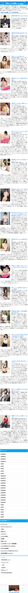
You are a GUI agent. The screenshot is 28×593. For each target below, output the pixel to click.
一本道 (2, 529)
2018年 (2, 504)
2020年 (2, 473)
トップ (2, 557)
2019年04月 (3, 495)
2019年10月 (3, 480)
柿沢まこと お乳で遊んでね (17, 56)
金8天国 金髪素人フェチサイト (7, 553)
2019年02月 (3, 499)
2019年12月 (3, 475)
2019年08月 (3, 485)
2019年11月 (3, 478)
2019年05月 (3, 492)
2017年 (2, 507)
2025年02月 (3, 459)
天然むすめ (3, 531)
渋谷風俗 (3, 567)
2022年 (2, 468)
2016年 (2, 509)
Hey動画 (2, 538)
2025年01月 (3, 461)
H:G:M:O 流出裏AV (5, 548)
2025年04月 (3, 454)
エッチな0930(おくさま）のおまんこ (8, 545)
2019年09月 (3, 483)
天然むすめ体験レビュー (14, 3)
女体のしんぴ (3, 541)
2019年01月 (3, 502)
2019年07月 (3, 487)
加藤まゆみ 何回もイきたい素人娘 (19, 189)
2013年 (2, 516)
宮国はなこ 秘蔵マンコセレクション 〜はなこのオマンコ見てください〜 (19, 267)
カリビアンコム (4, 524)
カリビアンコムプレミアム (6, 526)
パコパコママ (3, 533)
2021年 (2, 471)
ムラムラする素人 (4, 536)
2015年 (2, 511)
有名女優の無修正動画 (6, 572)
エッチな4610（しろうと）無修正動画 (8, 543)
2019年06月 (3, 490)
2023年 (2, 466)
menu (26, 0)
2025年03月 (3, 456)
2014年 (2, 514)
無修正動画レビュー (6, 559)
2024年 (2, 463)
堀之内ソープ (4, 570)
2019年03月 (3, 497)
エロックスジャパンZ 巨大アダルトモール (9, 550)
